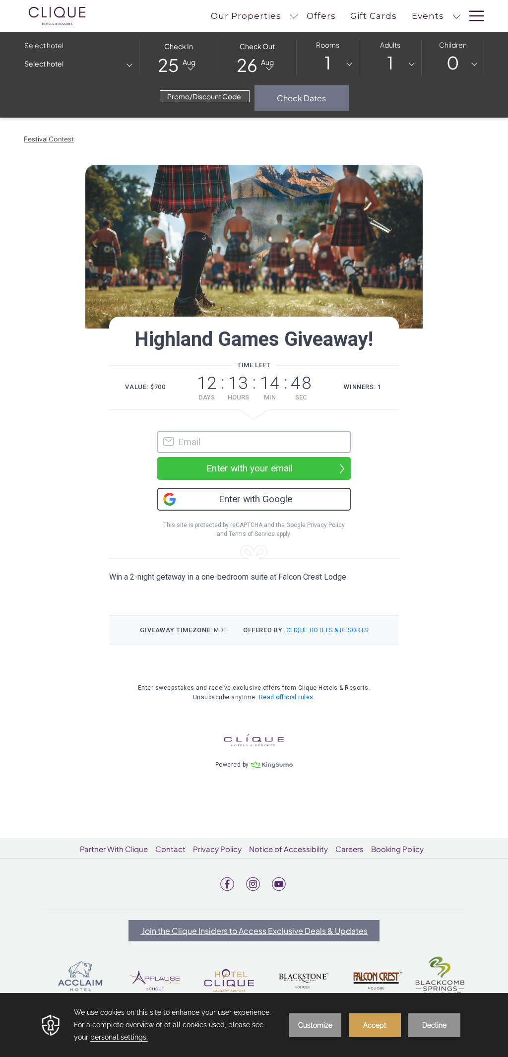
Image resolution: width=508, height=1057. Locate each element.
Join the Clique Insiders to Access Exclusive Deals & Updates (254, 930)
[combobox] (77, 65)
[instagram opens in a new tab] (253, 882)
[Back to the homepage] (57, 16)
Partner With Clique (114, 849)
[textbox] (64, 63)
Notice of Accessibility (288, 849)
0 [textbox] (452, 62)
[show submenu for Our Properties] (294, 16)
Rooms (327, 44)
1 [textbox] (327, 62)
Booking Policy (397, 849)
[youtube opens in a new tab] (279, 882)
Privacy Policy (217, 849)
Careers (349, 849)
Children (453, 44)
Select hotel (44, 45)
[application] (254, 1025)
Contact (170, 849)
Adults (390, 44)
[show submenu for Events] (456, 16)
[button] (178, 56)
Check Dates (313, 97)
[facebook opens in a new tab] (227, 882)
